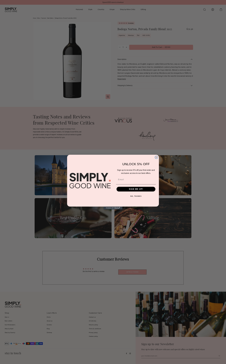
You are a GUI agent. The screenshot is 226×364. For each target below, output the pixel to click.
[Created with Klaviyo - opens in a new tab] (113, 208)
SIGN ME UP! (136, 189)
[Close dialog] (156, 157)
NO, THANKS (136, 196)
